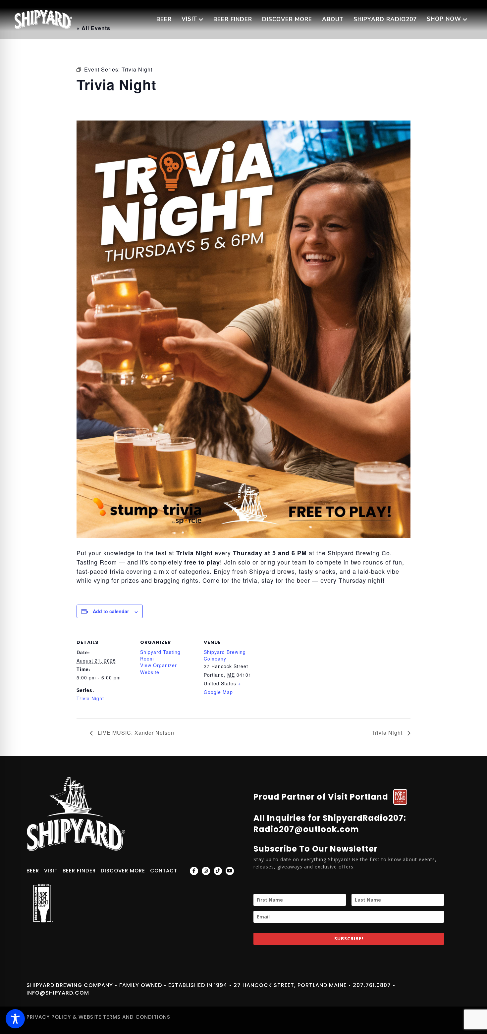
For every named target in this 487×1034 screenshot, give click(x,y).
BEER (164, 19)
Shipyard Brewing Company (225, 655)
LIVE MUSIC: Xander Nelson (135, 732)
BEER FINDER (232, 19)
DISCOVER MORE (287, 19)
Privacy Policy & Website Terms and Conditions (98, 1016)
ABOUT (333, 19)
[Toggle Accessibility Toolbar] (15, 1019)
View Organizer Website (158, 668)
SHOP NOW (444, 19)
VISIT (189, 19)
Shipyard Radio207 (385, 19)
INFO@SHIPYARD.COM (58, 993)
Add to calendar (111, 611)
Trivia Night (90, 698)
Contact (163, 870)
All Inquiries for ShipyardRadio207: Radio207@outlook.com (329, 823)
